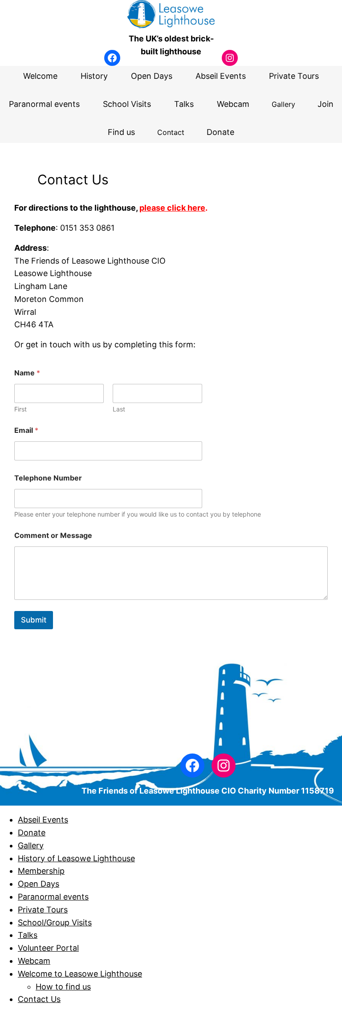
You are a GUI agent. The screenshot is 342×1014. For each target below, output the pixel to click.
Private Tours (43, 909)
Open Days (38, 883)
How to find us (63, 986)
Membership (41, 871)
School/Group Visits (55, 922)
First (20, 409)
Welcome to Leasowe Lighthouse (80, 973)
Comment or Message (53, 535)
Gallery (31, 845)
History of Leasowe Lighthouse (76, 858)
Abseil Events (43, 819)
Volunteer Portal (48, 948)
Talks (27, 935)
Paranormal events (53, 896)
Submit (33, 619)
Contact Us (39, 999)
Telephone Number (48, 478)
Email (26, 430)
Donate (31, 832)
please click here (172, 207)
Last (119, 409)
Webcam (34, 960)
